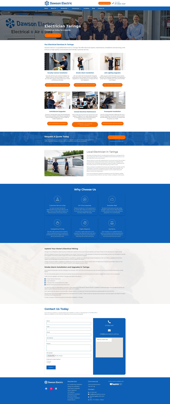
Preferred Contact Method (53, 359)
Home (46, 8)
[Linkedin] (56, 388)
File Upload (49, 352)
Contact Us (101, 8)
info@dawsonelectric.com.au (109, 334)
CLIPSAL (80, 293)
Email (47, 326)
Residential (64, 8)
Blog (93, 8)
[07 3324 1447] (109, 322)
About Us (53, 8)
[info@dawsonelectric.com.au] (109, 330)
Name (48, 321)
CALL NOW (117, 2)
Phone (48, 332)
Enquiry (48, 343)
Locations (86, 8)
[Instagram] (51, 388)
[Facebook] (46, 388)
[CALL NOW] (113, 3)
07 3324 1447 (120, 4)
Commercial (75, 8)
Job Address (49, 337)
